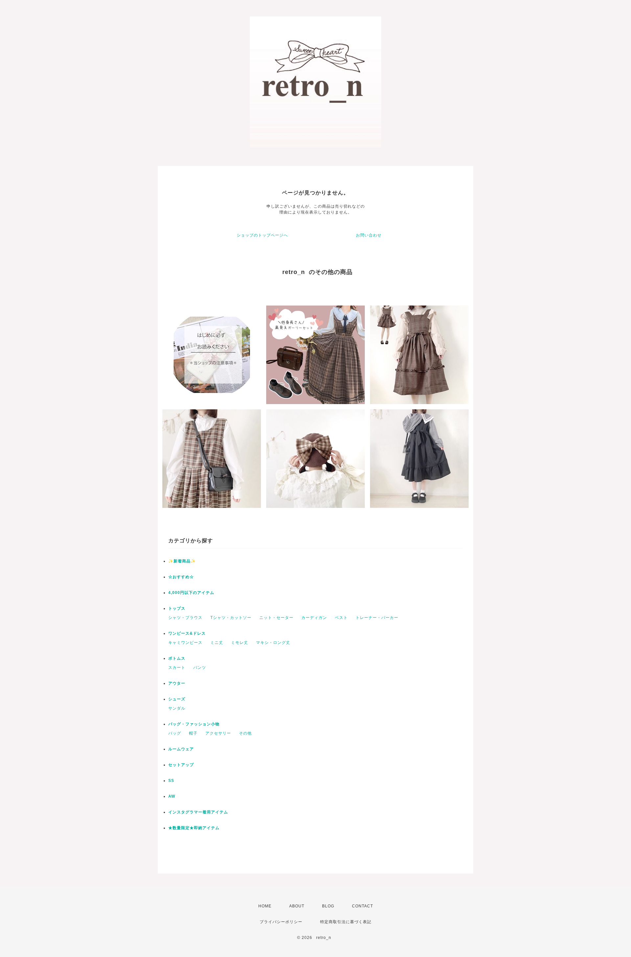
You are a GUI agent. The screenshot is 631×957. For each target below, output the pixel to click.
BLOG (328, 906)
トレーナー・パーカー (377, 617)
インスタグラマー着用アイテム (198, 812)
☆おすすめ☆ (181, 577)
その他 (245, 733)
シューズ (176, 699)
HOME (264, 906)
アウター (176, 683)
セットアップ (181, 765)
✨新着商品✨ (182, 561)
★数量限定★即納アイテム (194, 828)
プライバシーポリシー (281, 922)
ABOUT (296, 906)
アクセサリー (218, 733)
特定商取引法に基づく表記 (345, 922)
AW (171, 796)
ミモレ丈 (239, 642)
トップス (176, 608)
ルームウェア (181, 749)
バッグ (174, 733)
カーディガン (314, 617)
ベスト (341, 617)
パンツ (199, 667)
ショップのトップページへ (262, 235)
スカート (176, 667)
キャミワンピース (185, 642)
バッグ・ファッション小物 (194, 724)
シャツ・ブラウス (185, 617)
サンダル (176, 708)
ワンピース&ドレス (187, 633)
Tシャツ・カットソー (230, 617)
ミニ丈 (216, 642)
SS (171, 780)
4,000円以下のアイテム (191, 592)
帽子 (193, 733)
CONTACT (362, 906)
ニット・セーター (276, 617)
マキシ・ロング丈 (273, 642)
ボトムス (176, 658)
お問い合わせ (369, 235)
